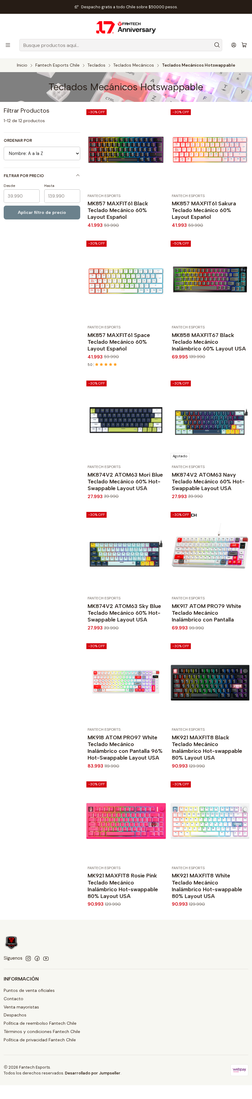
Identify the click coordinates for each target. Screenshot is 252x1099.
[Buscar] (217, 45)
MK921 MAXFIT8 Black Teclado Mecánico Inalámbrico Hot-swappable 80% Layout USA (207, 747)
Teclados (96, 65)
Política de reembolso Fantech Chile (40, 1023)
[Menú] (8, 45)
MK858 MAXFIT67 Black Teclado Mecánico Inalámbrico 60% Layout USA (209, 342)
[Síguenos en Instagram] (28, 958)
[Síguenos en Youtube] (46, 958)
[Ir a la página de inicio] (126, 27)
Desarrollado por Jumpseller (92, 1073)
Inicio (22, 65)
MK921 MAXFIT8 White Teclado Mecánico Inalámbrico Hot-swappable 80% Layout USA (207, 885)
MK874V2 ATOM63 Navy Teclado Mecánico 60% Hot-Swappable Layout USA (208, 481)
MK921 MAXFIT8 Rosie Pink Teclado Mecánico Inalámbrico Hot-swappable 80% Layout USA (123, 885)
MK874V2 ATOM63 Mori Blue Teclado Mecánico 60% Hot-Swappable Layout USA (125, 481)
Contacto (13, 998)
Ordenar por (18, 140)
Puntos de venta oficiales (29, 990)
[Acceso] (234, 45)
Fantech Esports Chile (57, 65)
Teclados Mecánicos (133, 65)
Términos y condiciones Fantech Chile (42, 1031)
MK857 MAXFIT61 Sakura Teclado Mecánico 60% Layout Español (204, 210)
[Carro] (244, 45)
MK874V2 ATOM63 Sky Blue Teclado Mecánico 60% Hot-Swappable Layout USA (124, 613)
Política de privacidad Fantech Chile (40, 1040)
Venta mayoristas (21, 1007)
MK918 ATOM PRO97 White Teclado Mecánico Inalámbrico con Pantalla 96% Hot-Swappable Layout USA (125, 747)
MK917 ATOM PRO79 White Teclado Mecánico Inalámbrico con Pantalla (206, 613)
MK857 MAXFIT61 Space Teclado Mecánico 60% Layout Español (119, 342)
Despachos (15, 1015)
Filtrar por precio (24, 175)
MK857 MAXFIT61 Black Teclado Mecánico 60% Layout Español (118, 210)
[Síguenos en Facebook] (37, 958)
